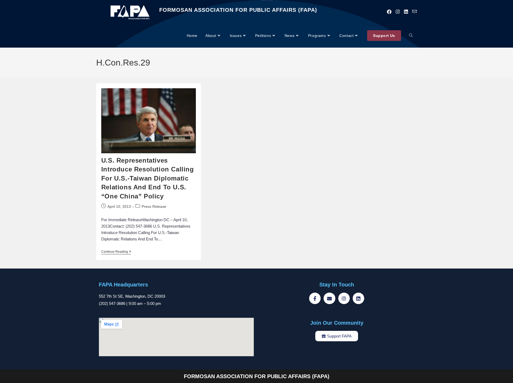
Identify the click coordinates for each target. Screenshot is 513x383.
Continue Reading (116, 252)
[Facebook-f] (315, 298)
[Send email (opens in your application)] (414, 11)
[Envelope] (329, 298)
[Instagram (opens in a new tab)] (398, 11)
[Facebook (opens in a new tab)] (389, 11)
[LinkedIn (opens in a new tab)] (406, 11)
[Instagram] (344, 298)
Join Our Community (336, 323)
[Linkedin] (358, 298)
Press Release (154, 206)
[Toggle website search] (411, 36)
